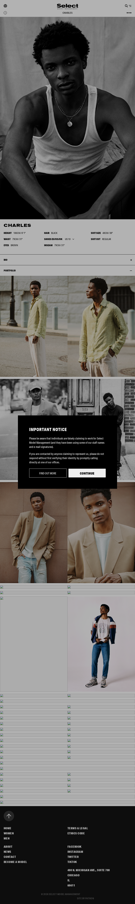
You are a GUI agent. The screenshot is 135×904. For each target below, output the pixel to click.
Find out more (47, 473)
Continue (87, 473)
